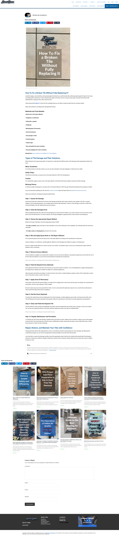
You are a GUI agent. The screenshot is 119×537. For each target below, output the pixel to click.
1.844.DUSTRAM (25, 525)
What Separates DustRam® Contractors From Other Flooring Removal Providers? (23, 443)
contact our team (53, 190)
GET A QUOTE (92, 6)
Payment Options (84, 6)
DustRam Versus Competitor (45, 523)
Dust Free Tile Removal (50, 533)
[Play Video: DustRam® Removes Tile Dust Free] (87, 520)
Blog (109, 1)
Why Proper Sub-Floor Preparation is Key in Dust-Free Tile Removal (47, 398)
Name (27, 482)
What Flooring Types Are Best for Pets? (94, 441)
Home (73, 1)
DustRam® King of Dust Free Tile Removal (7, 2)
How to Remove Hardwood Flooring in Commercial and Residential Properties (94, 398)
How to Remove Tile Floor (66, 397)
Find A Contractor (111, 6)
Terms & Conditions (44, 522)
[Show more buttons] (95, 526)
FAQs (112, 1)
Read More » (15, 408)
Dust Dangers (43, 519)
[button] (28, 23)
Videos (116, 1)
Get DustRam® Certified (45, 521)
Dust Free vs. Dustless (101, 1)
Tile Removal (78, 1)
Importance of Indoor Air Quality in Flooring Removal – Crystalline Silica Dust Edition (47, 441)
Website (27, 496)
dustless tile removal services (79, 190)
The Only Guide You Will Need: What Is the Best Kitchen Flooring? (70, 440)
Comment (27, 466)
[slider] (87, 526)
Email (26, 489)
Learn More (85, 1)
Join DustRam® (76, 6)
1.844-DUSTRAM (100, 6)
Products (92, 1)
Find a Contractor (62, 519)
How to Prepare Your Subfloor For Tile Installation (44, 153)
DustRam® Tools (44, 520)
